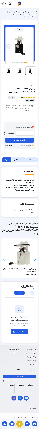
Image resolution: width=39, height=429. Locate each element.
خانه (33, 12)
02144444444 (10, 381)
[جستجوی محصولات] (27, 424)
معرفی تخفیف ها (15, 353)
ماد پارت (32, 85)
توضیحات (32, 160)
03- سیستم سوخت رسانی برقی (29, 14)
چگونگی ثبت (32, 364)
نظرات (7, 160)
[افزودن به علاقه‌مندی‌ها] (17, 29)
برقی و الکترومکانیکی (14, 12)
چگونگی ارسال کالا (31, 357)
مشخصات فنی (18, 160)
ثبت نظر (18, 293)
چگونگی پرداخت (31, 361)
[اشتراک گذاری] (21, 30)
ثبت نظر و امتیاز (30, 100)
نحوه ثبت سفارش (31, 353)
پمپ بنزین (14, 14)
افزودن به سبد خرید (19, 140)
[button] (8, 46)
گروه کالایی (26, 12)
